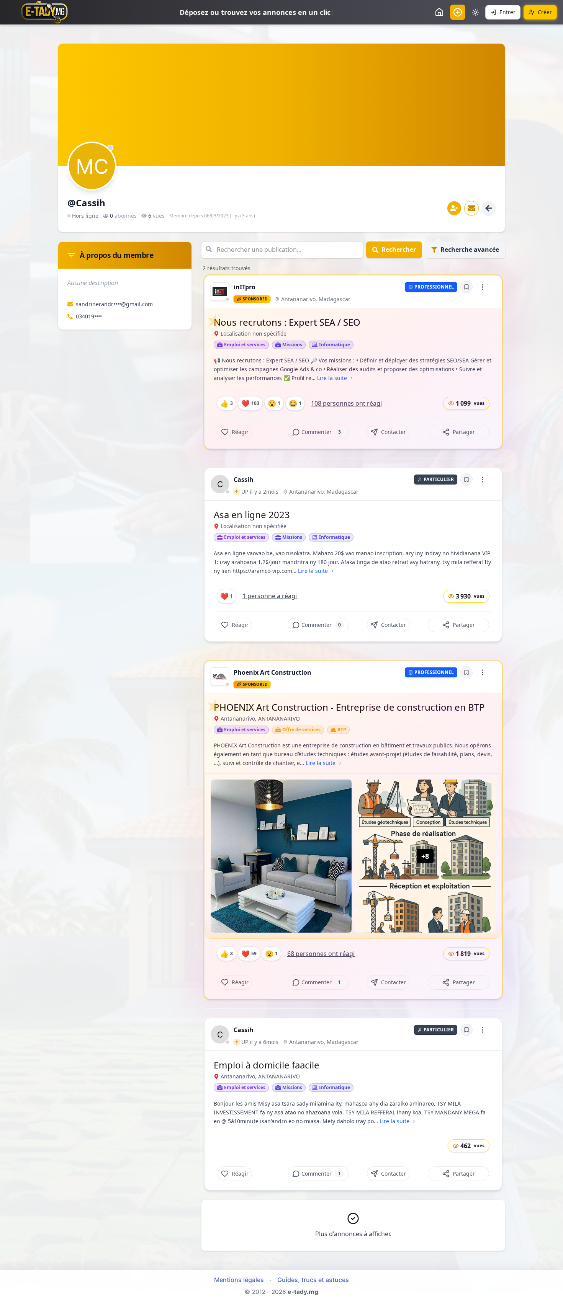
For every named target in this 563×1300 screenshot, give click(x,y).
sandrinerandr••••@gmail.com (114, 304)
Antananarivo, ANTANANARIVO (260, 718)
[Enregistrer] (466, 287)
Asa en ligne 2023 (252, 514)
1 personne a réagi (269, 596)
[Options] (482, 287)
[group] (220, 291)
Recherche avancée (469, 249)
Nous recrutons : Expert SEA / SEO (287, 322)
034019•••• (89, 316)
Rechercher (398, 249)
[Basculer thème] (475, 12)
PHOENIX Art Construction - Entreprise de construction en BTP (349, 707)
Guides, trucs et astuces (313, 1280)
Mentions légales (239, 1280)
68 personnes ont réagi (321, 953)
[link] (220, 291)
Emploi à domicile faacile (266, 1065)
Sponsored (255, 299)
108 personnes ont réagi (346, 403)
